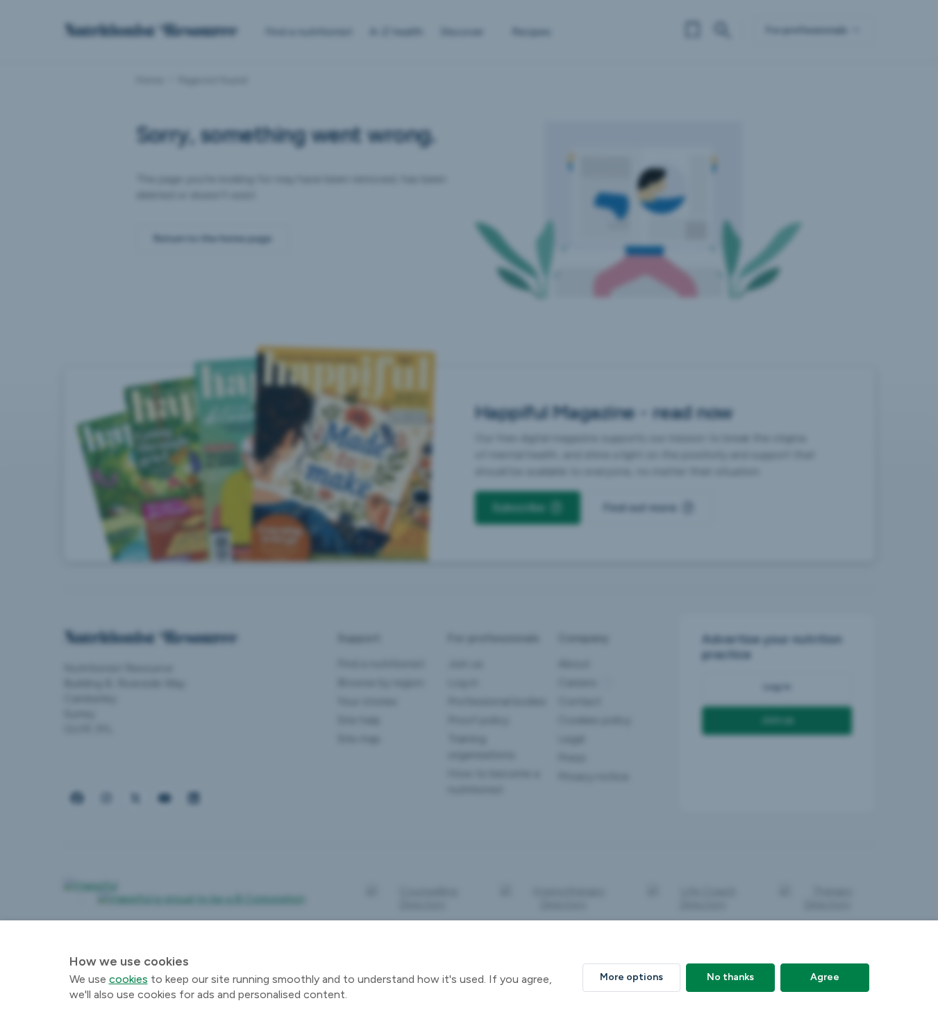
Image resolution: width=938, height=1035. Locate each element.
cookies (128, 979)
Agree (824, 977)
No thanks (730, 977)
